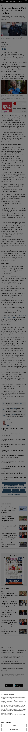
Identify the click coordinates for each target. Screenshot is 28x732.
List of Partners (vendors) (6, 722)
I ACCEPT (14, 725)
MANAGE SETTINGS (14, 729)
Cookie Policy (10, 708)
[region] (14, 711)
